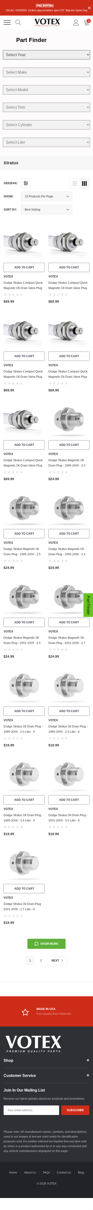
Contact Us (64, 1172)
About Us (30, 1172)
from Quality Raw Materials (53, 1013)
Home (13, 1172)
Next (56, 960)
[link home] (47, 22)
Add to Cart (24, 267)
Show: (8, 196)
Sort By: (10, 209)
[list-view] (75, 183)
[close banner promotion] (89, 8)
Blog (81, 1172)
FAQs (46, 1172)
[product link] (24, 242)
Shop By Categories (7, 22)
